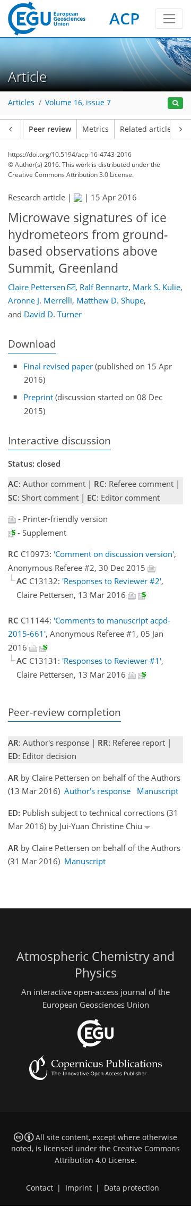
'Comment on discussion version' (114, 554)
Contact (39, 1188)
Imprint (78, 1188)
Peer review (50, 129)
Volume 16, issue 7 (78, 102)
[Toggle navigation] (169, 19)
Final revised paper (58, 366)
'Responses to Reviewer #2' (111, 581)
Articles (21, 102)
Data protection (131, 1188)
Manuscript (157, 791)
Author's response (97, 791)
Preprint (38, 397)
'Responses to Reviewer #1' (111, 660)
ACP (124, 18)
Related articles (147, 129)
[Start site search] (175, 103)
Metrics (95, 129)
